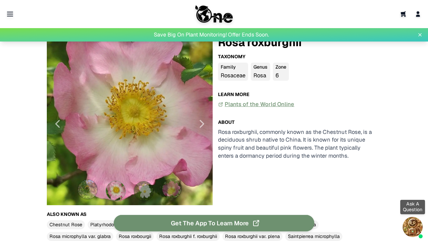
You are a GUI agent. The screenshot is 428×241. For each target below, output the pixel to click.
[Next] (202, 124)
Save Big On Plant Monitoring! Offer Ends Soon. (211, 34)
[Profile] (418, 14)
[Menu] (10, 14)
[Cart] (403, 14)
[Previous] (57, 124)
